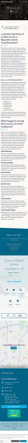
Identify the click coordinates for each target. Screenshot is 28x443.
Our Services (5, 18)
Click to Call (15, 11)
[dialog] (14, 439)
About (7, 424)
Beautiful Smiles (14, 424)
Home (3, 424)
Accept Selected (23, 441)
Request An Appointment (15, 8)
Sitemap (14, 428)
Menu (24, 2)
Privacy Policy (23, 424)
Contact (21, 426)
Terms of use (15, 426)
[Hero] (2, 27)
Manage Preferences (4, 441)
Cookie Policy (8, 426)
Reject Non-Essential (15, 441)
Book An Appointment (13, 406)
